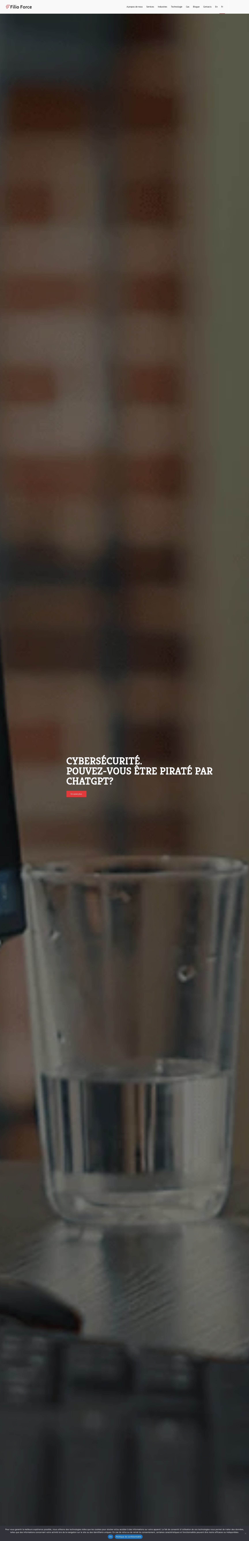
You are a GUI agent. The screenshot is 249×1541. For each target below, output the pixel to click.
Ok (110, 1537)
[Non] (245, 1533)
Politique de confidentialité (128, 1537)
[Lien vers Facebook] (237, 6)
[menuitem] (135, 7)
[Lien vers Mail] (242, 6)
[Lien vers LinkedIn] (233, 6)
